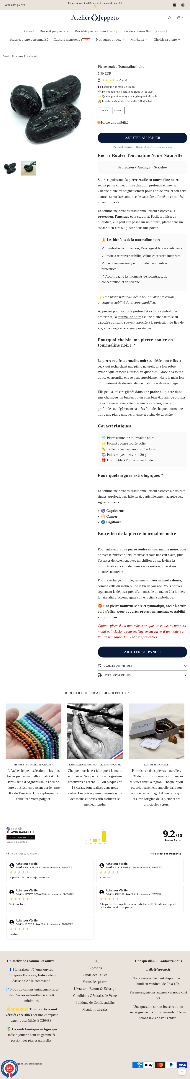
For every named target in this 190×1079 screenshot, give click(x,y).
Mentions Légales (94, 1009)
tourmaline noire (129, 317)
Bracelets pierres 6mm (90, 31)
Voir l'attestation (20, 837)
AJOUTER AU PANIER (142, 138)
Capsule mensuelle (67, 39)
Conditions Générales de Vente (95, 996)
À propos (95, 968)
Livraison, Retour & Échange (95, 989)
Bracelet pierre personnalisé (28, 39)
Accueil (28, 31)
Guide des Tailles (95, 975)
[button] (10, 168)
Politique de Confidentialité (95, 1002)
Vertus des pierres (14, 4)
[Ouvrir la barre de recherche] (169, 18)
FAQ (95, 961)
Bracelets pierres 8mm (137, 31)
